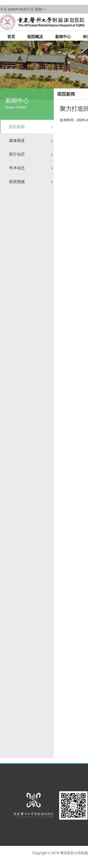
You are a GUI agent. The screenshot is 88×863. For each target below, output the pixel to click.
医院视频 (31, 181)
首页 (11, 36)
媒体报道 (31, 140)
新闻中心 (63, 36)
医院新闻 (31, 126)
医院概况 (35, 36)
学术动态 (31, 167)
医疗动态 (31, 154)
